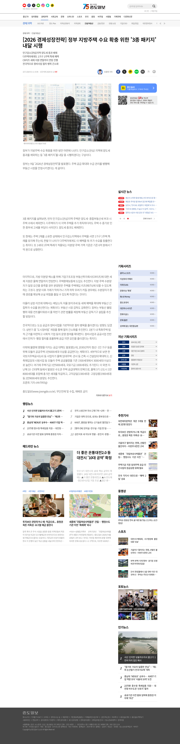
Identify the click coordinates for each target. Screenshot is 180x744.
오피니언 (70, 16)
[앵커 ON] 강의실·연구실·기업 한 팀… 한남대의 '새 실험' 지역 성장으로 (93, 428)
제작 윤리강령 (61, 720)
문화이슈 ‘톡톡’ (125, 290)
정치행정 (34, 16)
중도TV (25, 16)
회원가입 (154, 11)
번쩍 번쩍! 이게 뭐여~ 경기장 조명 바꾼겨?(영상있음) (144, 562)
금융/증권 (100, 23)
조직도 (46, 717)
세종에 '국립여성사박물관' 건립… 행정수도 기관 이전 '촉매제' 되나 (89, 523)
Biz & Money (125, 296)
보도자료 (40, 23)
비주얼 (100, 16)
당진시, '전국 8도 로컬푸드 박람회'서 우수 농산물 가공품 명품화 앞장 (141, 197)
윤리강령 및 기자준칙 (48, 720)
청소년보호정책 (110, 720)
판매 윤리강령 (85, 720)
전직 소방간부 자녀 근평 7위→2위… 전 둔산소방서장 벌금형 (93, 410)
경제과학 (44, 16)
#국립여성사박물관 (75, 491)
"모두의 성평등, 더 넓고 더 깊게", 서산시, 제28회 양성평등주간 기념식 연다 (141, 201)
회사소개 (26, 717)
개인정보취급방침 (77, 717)
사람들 (108, 16)
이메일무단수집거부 (91, 717)
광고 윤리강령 (73, 720)
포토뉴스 (123, 586)
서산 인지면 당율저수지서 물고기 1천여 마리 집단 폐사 (46, 410)
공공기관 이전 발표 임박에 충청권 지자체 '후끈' (46, 434)
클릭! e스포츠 (125, 273)
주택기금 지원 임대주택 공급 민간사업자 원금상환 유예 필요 (132, 466)
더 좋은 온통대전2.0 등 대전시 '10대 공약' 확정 (94, 455)
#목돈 (24, 491)
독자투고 (115, 717)
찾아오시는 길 (55, 717)
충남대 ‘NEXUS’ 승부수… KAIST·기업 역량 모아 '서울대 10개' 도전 (46, 422)
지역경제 (77, 23)
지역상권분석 (65, 23)
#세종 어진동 (88, 491)
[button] (160, 24)
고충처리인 (26, 720)
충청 (93, 16)
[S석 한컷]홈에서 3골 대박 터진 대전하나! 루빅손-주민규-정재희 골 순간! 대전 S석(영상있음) (144, 573)
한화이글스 (124, 314)
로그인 (146, 11)
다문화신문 (128, 16)
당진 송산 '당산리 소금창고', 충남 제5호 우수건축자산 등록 (141, 212)
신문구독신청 (105, 717)
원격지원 (121, 720)
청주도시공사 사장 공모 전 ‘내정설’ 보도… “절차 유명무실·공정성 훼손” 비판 (141, 205)
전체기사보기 (147, 218)
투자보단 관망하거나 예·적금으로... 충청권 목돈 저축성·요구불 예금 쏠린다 (43, 523)
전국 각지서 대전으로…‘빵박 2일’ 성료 (132, 477)
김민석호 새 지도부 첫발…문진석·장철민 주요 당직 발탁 (93, 434)
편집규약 (35, 720)
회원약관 (65, 717)
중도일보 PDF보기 (137, 717)
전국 (86, 16)
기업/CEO (123, 23)
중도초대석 (124, 302)
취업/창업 (134, 23)
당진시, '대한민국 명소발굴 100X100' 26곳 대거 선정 (141, 208)
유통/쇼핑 (112, 23)
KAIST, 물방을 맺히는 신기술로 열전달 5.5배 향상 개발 (93, 422)
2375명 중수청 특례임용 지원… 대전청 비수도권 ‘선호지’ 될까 (46, 428)
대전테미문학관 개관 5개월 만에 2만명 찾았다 (132, 422)
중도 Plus (52, 23)
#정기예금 (32, 491)
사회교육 (54, 16)
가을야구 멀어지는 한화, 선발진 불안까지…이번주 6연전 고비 (132, 444)
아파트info (124, 284)
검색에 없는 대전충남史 (129, 325)
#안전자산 (41, 491)
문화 (62, 16)
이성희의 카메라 (126, 278)
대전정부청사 (147, 23)
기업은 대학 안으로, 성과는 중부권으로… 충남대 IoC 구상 (93, 416)
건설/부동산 (89, 23)
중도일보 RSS (124, 717)
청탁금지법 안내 (97, 720)
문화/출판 (123, 320)
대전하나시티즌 (126, 308)
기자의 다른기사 (104, 395)
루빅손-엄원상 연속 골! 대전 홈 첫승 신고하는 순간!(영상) (137, 522)
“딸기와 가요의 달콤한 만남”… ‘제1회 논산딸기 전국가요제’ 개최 (46, 416)
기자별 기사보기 (36, 717)
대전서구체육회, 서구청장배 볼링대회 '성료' (144, 540)
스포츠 (79, 16)
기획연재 (117, 16)
